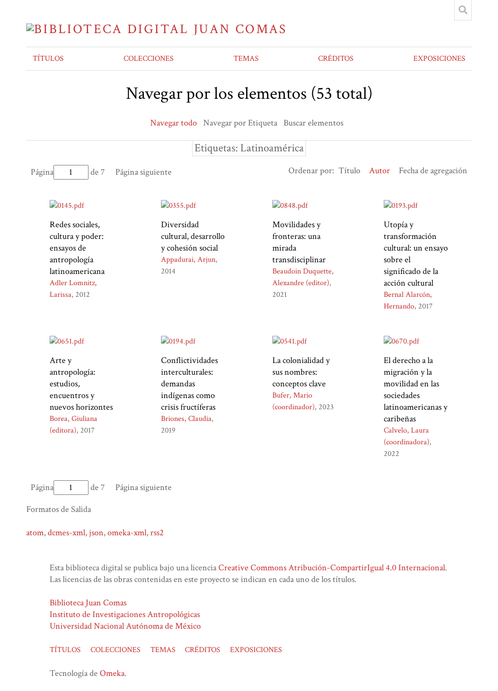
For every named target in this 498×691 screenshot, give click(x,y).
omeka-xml (126, 532)
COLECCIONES (149, 59)
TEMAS (246, 59)
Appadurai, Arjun (188, 260)
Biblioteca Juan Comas (88, 602)
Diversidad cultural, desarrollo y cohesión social (193, 236)
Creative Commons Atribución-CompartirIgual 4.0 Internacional (331, 567)
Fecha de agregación (433, 170)
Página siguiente (143, 172)
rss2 (157, 532)
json (96, 532)
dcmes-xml (66, 532)
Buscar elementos (313, 122)
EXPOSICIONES (439, 59)
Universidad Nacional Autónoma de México (125, 626)
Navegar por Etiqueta (240, 122)
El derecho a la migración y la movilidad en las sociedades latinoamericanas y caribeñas (415, 389)
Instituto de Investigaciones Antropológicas (125, 614)
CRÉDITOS (336, 59)
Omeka (112, 673)
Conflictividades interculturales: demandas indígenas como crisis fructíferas (189, 384)
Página (42, 172)
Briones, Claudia (186, 419)
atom (35, 532)
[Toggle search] (463, 10)
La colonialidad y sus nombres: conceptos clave (301, 372)
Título (349, 170)
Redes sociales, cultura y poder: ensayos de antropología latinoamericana (77, 248)
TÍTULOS (48, 59)
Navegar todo (173, 122)
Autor (379, 170)
